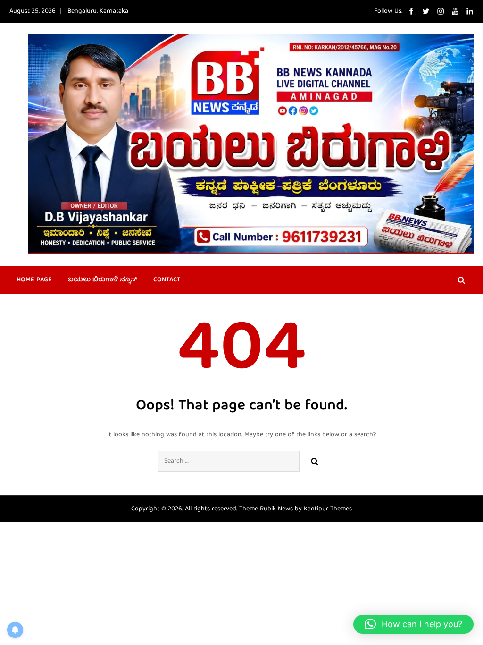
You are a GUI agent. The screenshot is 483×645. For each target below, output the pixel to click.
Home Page (34, 280)
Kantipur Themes (328, 509)
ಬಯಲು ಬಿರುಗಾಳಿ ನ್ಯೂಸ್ (102, 280)
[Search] (314, 461)
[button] (413, 624)
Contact (167, 280)
